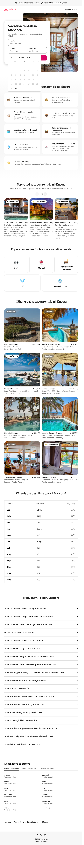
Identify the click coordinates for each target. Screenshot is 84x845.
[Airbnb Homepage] (10, 9)
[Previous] (37, 194)
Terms (45, 841)
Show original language (58, 3)
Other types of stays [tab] (29, 768)
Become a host (71, 9)
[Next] (45, 194)
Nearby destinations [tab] (11, 768)
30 (11, 88)
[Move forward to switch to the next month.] (37, 57)
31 (16, 88)
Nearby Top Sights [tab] (47, 768)
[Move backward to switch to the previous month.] (11, 57)
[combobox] (27, 43)
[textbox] (18, 51)
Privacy (37, 841)
